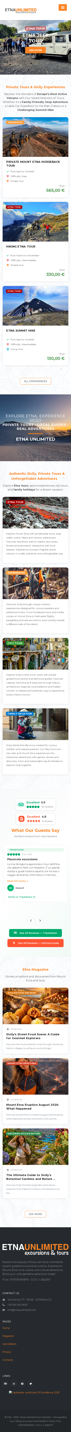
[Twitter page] (31, 1384)
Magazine (8, 1336)
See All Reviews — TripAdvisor (38, 933)
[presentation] (31, 920)
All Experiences (35, 381)
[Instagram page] (14, 1384)
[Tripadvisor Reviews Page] (34, 1392)
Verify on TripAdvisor (20, 897)
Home (6, 1328)
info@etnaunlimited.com (21, 1309)
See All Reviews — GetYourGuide (38, 943)
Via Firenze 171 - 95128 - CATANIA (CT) (29, 1299)
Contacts (7, 1359)
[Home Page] (20, 10)
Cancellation (9, 1343)
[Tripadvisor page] (5, 1384)
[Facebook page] (22, 1384)
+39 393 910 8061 (17, 1304)
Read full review (17, 881)
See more (35, 1214)
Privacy (6, 1351)
